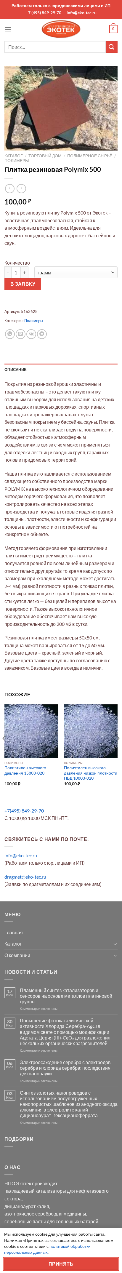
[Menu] (8, 29)
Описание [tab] (15, 369)
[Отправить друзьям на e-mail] (20, 334)
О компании (17, 955)
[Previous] (4, 750)
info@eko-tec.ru (82, 12)
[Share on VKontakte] (31, 334)
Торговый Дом (45, 155)
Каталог (13, 155)
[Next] (118, 750)
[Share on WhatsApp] (10, 334)
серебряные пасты (25, 1221)
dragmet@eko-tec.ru (25, 876)
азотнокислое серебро (29, 1213)
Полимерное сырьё (89, 155)
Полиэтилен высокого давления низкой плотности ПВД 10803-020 (90, 773)
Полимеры (16, 160)
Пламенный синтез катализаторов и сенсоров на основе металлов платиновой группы (66, 995)
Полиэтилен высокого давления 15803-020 (25, 770)
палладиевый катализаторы (35, 1191)
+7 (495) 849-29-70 (43, 12)
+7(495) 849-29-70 (24, 810)
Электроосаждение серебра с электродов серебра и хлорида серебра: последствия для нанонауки (65, 1067)
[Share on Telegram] (42, 334)
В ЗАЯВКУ (23, 284)
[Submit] (112, 47)
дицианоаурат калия (26, 1206)
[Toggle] (115, 943)
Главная (13, 932)
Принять (61, 1263)
